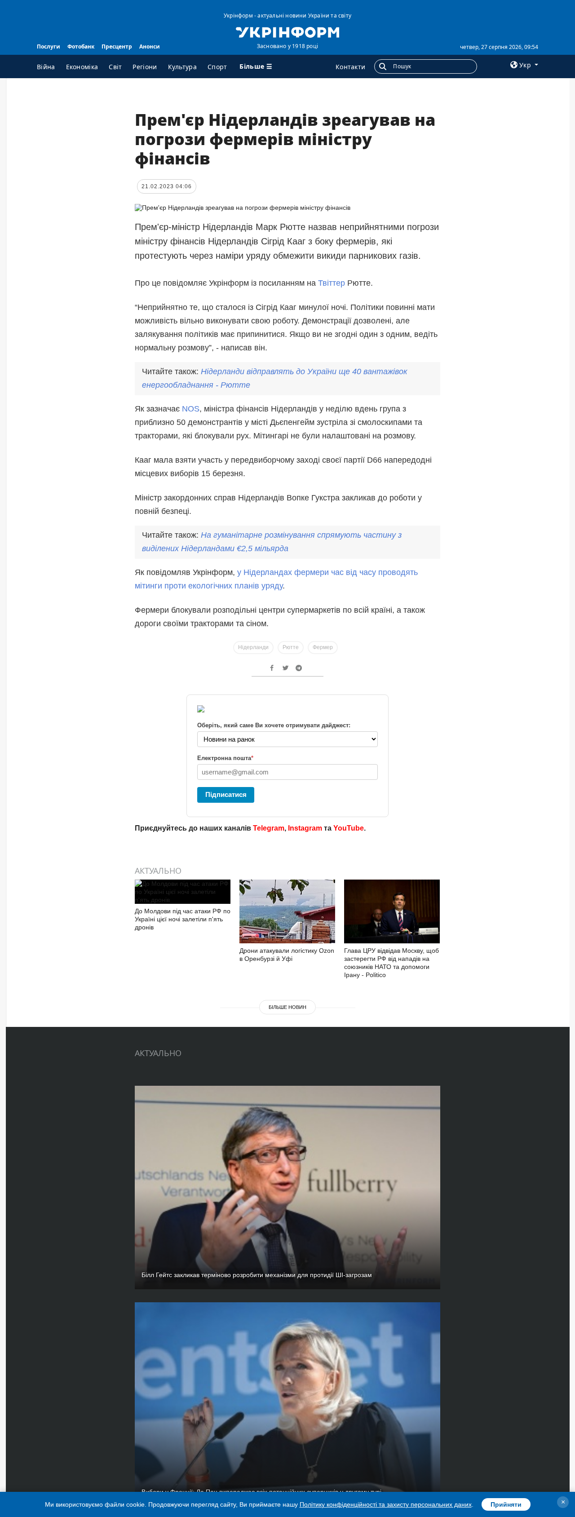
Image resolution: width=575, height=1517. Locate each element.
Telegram (268, 828)
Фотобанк (80, 46)
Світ (115, 66)
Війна (46, 66)
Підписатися (226, 794)
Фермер (323, 647)
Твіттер (332, 283)
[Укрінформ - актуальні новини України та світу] (287, 31)
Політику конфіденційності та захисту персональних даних (386, 1504)
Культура (182, 66)
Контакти (350, 66)
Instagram (305, 828)
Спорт (217, 66)
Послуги (48, 46)
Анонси (149, 46)
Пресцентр (117, 46)
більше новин (287, 1007)
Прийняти (506, 1504)
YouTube (348, 828)
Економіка (82, 66)
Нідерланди (253, 647)
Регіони (145, 66)
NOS (190, 408)
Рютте (291, 647)
